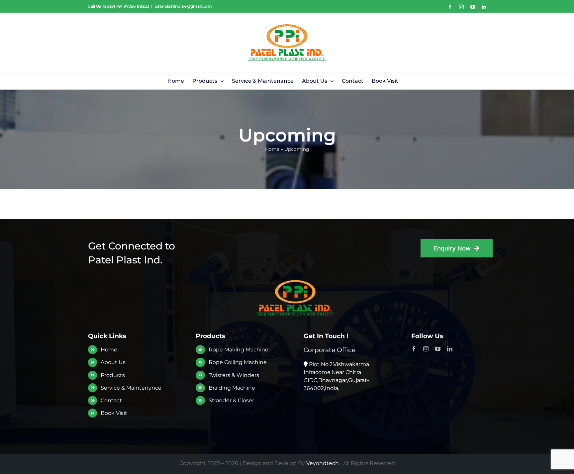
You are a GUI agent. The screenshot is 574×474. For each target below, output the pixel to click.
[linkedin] (449, 348)
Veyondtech (322, 463)
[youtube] (437, 348)
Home (272, 149)
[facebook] (414, 348)
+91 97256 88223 (132, 6)
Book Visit (114, 413)
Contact (111, 400)
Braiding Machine (232, 388)
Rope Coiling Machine (238, 362)
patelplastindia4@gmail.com (183, 6)
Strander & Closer (231, 400)
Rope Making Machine (238, 349)
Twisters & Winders (234, 375)
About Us (113, 362)
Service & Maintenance (131, 388)
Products (113, 375)
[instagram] (426, 348)
